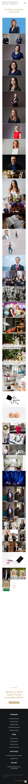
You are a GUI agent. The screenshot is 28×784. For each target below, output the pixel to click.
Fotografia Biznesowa (14, 718)
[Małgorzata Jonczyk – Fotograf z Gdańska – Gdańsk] (10, 3)
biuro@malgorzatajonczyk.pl (14, 766)
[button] (25, 3)
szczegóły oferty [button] (14, 702)
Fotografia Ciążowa (14, 724)
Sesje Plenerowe (14, 744)
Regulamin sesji (14, 758)
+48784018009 (14, 768)
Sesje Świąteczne (14, 741)
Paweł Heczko (22, 780)
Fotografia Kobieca (14, 721)
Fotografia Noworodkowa (14, 727)
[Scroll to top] (25, 781)
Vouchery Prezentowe (14, 747)
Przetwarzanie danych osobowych (14, 755)
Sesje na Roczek (14, 738)
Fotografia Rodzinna (14, 730)
